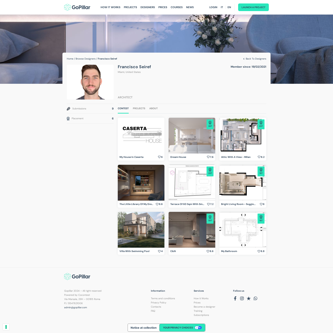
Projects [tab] (139, 108)
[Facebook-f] (235, 298)
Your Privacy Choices (178, 327)
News (190, 7)
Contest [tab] (123, 108)
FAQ (153, 310)
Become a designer (204, 306)
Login (213, 7)
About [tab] (153, 108)
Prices (162, 7)
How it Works (201, 298)
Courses (177, 7)
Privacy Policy (158, 302)
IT (222, 7)
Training (198, 310)
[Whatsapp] (255, 298)
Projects (130, 7)
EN (229, 7)
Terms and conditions (163, 298)
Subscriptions (201, 315)
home (70, 58)
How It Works (110, 7)
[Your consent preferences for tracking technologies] (6, 327)
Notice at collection (144, 327)
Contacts (156, 306)
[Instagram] (242, 298)
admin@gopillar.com (75, 307)
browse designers (86, 58)
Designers (147, 7)
